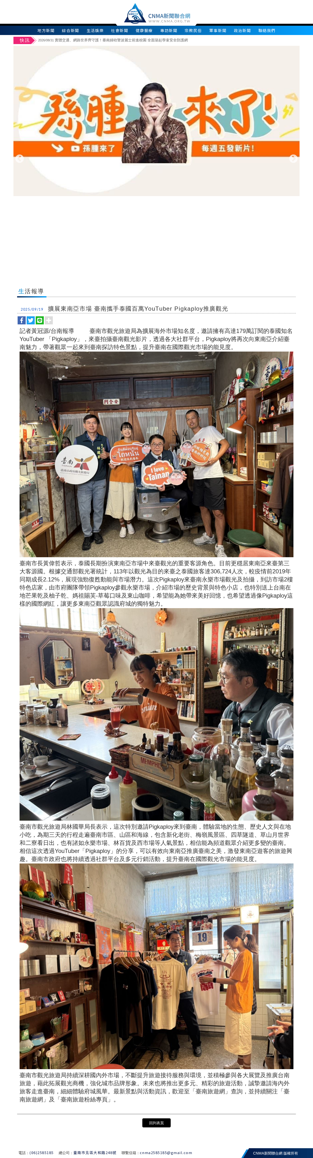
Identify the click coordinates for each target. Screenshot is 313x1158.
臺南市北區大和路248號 (95, 1152)
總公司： (66, 1153)
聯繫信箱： (131, 1153)
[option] (168, 41)
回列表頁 (156, 1123)
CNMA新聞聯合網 (156, 12)
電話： (23, 1153)
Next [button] (293, 159)
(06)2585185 (41, 1152)
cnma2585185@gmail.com (166, 1152)
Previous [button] (19, 159)
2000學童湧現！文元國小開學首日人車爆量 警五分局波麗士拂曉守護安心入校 (109, 40)
